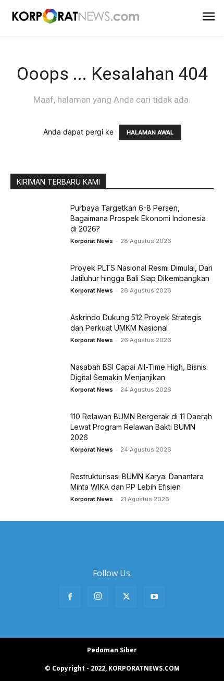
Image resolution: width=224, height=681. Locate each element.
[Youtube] (154, 597)
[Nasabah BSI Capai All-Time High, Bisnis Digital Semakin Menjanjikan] (36, 380)
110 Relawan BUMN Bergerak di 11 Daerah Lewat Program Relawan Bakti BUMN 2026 (141, 427)
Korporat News (91, 241)
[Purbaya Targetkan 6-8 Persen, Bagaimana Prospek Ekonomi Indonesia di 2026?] (36, 221)
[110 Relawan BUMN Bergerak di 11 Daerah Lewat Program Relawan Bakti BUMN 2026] (36, 429)
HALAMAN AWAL (150, 132)
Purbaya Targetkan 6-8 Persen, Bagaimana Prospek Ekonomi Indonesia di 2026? (138, 218)
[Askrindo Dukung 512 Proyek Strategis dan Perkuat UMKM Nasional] (36, 330)
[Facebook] (69, 597)
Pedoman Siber (112, 650)
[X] (126, 597)
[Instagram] (98, 596)
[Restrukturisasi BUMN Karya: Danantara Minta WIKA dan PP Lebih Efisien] (36, 489)
